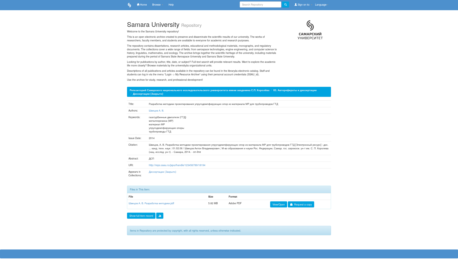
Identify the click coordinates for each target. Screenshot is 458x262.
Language (321, 4)
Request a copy (302, 204)
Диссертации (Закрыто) (148, 93)
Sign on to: (304, 4)
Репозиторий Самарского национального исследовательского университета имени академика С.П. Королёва (199, 90)
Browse (156, 4)
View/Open (278, 204)
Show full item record (141, 215)
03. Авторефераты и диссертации (295, 90)
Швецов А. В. (156, 110)
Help (171, 4)
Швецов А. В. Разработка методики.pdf (151, 203)
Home (143, 4)
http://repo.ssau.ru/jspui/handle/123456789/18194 (177, 165)
